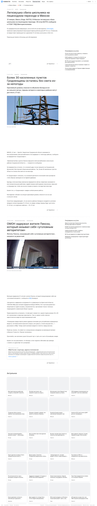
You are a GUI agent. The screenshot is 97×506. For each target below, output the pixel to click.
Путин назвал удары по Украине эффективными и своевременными (77, 69)
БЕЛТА (16, 9)
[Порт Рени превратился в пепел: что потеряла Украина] (80, 471)
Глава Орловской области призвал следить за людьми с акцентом (77, 65)
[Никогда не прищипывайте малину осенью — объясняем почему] (17, 429)
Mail (2, 505)
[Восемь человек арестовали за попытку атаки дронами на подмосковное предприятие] (59, 429)
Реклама (11, 505)
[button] (32, 110)
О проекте (42, 505)
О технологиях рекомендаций (51, 505)
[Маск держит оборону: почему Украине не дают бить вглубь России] (80, 429)
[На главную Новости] (6, 1)
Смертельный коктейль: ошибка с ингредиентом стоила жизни (74, 231)
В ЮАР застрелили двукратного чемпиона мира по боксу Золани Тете (77, 227)
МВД (30, 298)
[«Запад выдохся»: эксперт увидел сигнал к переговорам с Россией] (59, 450)
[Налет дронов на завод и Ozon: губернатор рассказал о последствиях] (17, 450)
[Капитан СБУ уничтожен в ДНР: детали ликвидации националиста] (80, 408)
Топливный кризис (28, 5)
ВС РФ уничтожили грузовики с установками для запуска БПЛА (77, 61)
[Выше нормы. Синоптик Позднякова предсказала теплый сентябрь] (38, 450)
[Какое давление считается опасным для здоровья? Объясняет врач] (17, 493)
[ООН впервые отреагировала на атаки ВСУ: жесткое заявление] (80, 387)
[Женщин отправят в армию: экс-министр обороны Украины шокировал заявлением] (38, 408)
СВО (20, 5)
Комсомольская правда (20, 220)
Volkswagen (50, 28)
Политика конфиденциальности (64, 505)
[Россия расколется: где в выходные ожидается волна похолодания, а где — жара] (17, 471)
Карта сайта (92, 505)
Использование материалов (76, 505)
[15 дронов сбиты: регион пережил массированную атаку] (17, 408)
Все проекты (16, 505)
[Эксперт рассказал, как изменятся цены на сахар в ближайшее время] (38, 387)
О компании (6, 505)
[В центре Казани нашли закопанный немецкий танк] (59, 408)
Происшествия (23, 9)
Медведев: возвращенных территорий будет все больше (76, 237)
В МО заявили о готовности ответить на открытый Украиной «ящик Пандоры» (75, 58)
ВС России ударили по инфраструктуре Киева (77, 234)
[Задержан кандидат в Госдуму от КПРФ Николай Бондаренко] (38, 471)
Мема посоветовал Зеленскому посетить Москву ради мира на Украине (76, 223)
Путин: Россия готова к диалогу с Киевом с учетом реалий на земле (76, 54)
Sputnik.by (17, 74)
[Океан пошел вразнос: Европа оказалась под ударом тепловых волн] (59, 471)
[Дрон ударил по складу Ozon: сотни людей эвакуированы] (38, 493)
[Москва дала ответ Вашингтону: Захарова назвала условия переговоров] (59, 387)
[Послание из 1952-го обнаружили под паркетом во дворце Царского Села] (80, 450)
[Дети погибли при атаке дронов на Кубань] (38, 429)
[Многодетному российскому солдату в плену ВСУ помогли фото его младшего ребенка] (17, 387)
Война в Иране (12, 5)
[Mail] (2, 1)
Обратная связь (86, 505)
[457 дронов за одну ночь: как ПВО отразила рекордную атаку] (80, 493)
